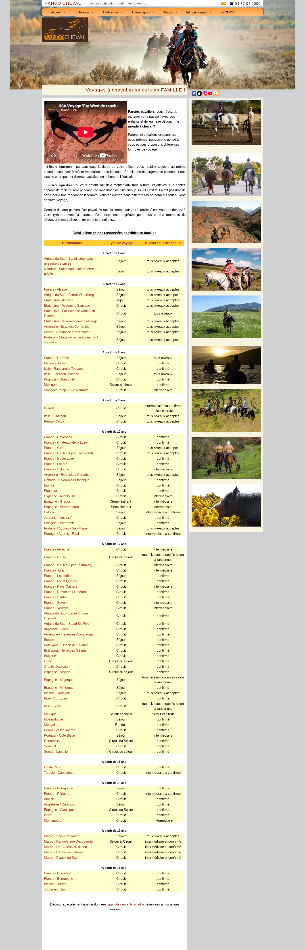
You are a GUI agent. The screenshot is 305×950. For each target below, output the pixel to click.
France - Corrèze (56, 358)
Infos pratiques (196, 12)
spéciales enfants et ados (125, 904)
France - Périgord (56, 793)
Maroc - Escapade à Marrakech (67, 332)
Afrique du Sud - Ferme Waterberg (69, 295)
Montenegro (52, 820)
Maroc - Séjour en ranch (61, 836)
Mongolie (50, 725)
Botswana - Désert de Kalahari (66, 645)
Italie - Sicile (52, 706)
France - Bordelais (57, 873)
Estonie (49, 512)
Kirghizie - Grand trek (59, 379)
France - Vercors (56, 608)
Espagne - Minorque (58, 687)
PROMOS (227, 12)
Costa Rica (52, 767)
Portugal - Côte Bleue (59, 735)
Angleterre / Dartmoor (59, 804)
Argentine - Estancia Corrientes (67, 326)
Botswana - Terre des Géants (65, 650)
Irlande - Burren (55, 363)
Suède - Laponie (56, 751)
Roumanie (51, 741)
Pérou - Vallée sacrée (59, 730)
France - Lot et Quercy (60, 581)
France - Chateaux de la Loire (65, 442)
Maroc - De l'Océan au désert (65, 847)
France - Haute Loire (59, 458)
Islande (49, 408)
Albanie (49, 799)
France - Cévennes (58, 437)
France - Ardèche (56, 549)
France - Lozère (55, 464)
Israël (48, 815)
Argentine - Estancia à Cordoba (67, 474)
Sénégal (50, 746)
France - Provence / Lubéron (65, 592)
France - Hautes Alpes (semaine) (68, 565)
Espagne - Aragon (57, 672)
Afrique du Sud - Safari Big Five (67, 623)
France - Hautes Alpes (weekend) (68, 453)
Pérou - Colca (54, 421)
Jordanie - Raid (55, 889)
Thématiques (141, 12)
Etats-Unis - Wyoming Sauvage (67, 305)
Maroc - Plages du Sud (60, 857)
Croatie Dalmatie (56, 666)
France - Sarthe (55, 597)
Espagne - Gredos (57, 501)
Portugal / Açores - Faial (61, 534)
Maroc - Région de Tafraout (64, 852)
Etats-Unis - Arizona (58, 300)
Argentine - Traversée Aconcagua (68, 634)
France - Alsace (55, 289)
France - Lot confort (58, 576)
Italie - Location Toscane (61, 374)
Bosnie (49, 640)
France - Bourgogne (58, 788)
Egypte (49, 485)
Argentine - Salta (56, 629)
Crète (48, 661)
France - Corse (55, 557)
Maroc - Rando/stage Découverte (68, 841)
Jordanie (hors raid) (58, 517)
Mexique (50, 385)
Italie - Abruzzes (55, 698)
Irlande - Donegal (56, 693)
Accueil (56, 12)
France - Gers (54, 448)
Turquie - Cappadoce (59, 772)
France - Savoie (55, 602)
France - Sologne (56, 469)
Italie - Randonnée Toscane (64, 368)
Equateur (50, 491)
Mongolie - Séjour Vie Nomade (66, 390)
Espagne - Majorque (58, 680)
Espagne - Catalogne (59, 810)
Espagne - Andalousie (60, 496)
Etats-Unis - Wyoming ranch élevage (71, 321)
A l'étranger (110, 12)
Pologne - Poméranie (59, 523)
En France (81, 12)
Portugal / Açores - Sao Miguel (66, 528)
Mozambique (53, 719)
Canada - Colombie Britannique (66, 480)
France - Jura (54, 570)
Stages (168, 12)
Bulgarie (50, 656)
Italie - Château (55, 416)
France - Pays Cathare (60, 586)
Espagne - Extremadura (61, 507)
